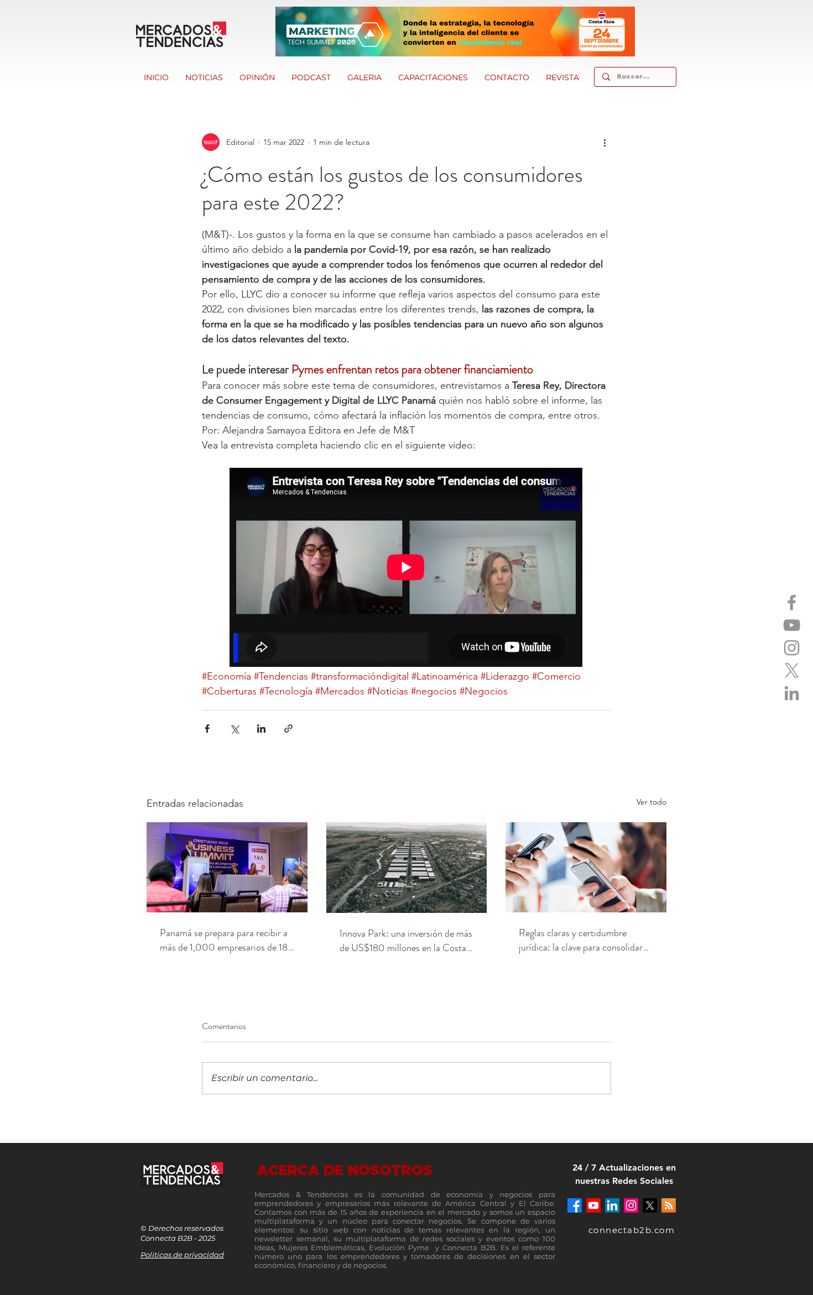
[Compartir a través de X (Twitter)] (234, 728)
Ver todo (651, 802)
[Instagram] (791, 648)
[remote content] (406, 568)
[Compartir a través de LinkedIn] (261, 728)
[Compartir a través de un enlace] (288, 728)
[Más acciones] (604, 142)
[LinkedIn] (791, 693)
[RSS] (668, 1205)
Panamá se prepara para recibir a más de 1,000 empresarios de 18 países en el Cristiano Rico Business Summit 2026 (224, 940)
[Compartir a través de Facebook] (207, 728)
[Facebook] (791, 602)
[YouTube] (791, 625)
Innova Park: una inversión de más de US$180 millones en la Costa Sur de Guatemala (406, 940)
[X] (791, 670)
